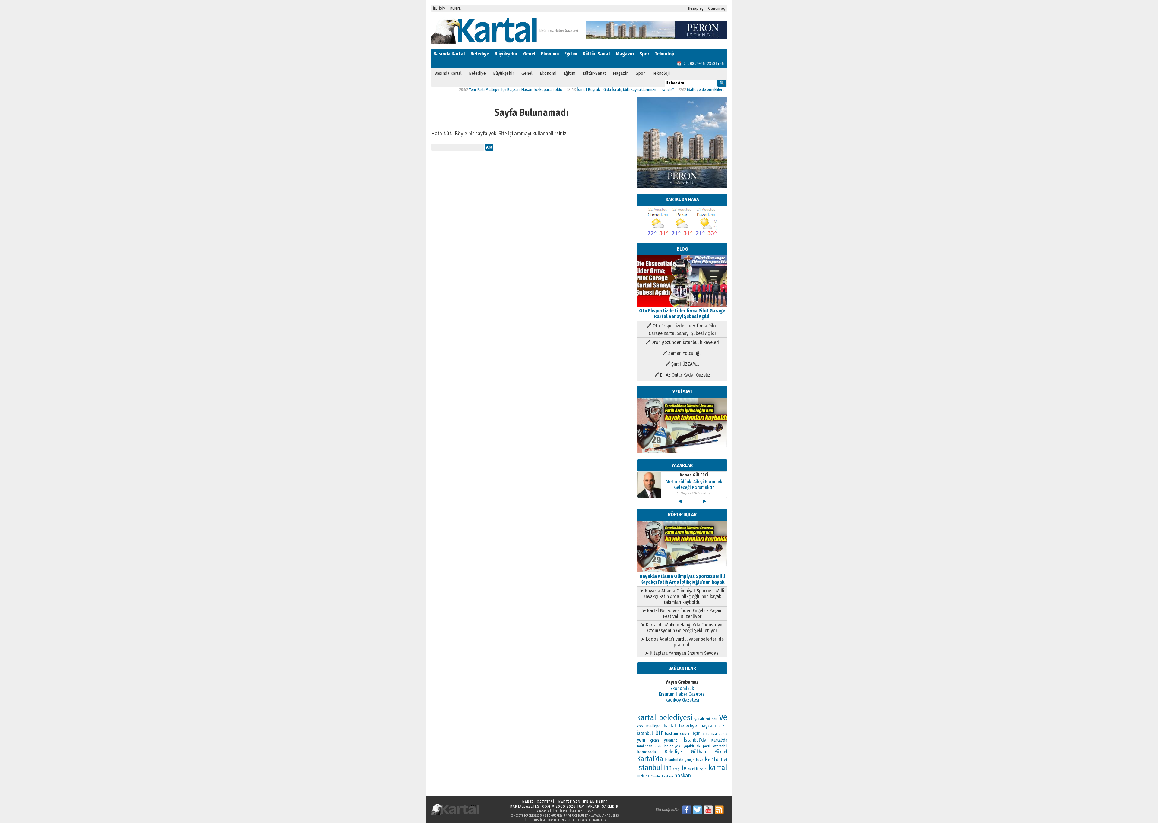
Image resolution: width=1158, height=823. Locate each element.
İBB (667, 768)
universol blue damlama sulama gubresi (591, 816)
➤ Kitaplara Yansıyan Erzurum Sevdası (682, 653)
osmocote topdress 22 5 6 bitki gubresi (536, 816)
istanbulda (719, 734)
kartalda (716, 759)
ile (683, 768)
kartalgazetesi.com (530, 806)
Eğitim (570, 54)
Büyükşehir (506, 54)
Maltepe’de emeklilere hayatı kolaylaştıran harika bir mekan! (709, 89)
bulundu (711, 719)
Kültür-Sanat (596, 54)
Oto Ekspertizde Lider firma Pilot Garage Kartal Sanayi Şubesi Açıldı (682, 313)
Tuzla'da (643, 776)
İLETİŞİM (439, 8)
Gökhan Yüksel (709, 752)
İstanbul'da (695, 740)
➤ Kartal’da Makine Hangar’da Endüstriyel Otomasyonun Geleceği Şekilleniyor (682, 627)
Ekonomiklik (682, 688)
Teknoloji (664, 54)
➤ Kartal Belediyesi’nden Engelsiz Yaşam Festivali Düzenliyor (682, 613)
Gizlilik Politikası (564, 811)
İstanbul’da (674, 759)
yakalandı (671, 740)
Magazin (625, 54)
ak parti (703, 746)
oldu (706, 734)
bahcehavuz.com (595, 820)
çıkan (654, 740)
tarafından (644, 746)
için (697, 733)
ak (689, 769)
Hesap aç (695, 8)
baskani (671, 733)
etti (695, 768)
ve (723, 717)
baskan (682, 775)
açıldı (703, 769)
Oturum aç (716, 8)
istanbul (649, 767)
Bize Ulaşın (585, 811)
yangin (689, 760)
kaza (699, 760)
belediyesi (672, 746)
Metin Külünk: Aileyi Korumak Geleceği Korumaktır (694, 471)
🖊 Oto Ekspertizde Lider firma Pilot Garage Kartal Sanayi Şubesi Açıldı (682, 329)
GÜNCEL (685, 734)
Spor (644, 54)
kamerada (646, 752)
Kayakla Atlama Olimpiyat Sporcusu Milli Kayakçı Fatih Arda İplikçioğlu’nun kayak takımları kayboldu (682, 582)
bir (659, 733)
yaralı (699, 718)
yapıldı (689, 746)
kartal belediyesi (664, 717)
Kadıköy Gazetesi (682, 700)
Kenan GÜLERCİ (694, 490)
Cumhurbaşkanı (662, 776)
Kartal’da (650, 759)
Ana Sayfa (543, 811)
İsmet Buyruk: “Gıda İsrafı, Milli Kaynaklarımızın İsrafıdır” (596, 89)
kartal (717, 767)
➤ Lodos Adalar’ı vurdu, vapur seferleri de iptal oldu (682, 642)
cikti (658, 746)
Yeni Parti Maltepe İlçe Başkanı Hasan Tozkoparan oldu (486, 89)
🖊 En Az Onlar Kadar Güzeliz (682, 375)
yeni (641, 740)
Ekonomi (550, 54)
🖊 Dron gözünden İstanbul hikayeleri (682, 342)
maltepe (653, 726)
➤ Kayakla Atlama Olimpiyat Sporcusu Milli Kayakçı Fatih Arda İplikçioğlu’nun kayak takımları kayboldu (682, 596)
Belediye (479, 54)
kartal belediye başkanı (690, 726)
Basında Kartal (449, 54)
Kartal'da (719, 740)
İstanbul (645, 733)
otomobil (720, 746)
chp (640, 726)
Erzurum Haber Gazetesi (682, 694)
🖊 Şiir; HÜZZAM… (682, 364)
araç (676, 769)
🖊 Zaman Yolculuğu (682, 353)
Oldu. (723, 726)
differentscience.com (538, 820)
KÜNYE (455, 8)
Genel (529, 54)
